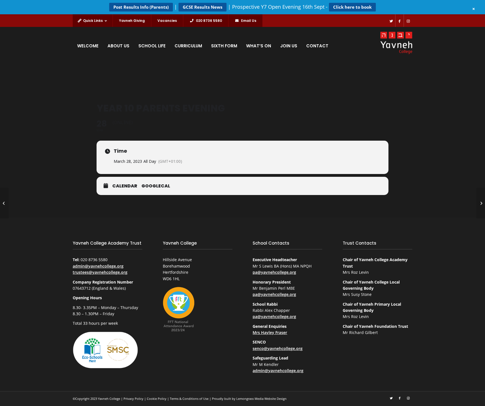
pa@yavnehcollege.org (274, 272)
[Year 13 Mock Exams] (4, 203)
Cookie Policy (156, 398)
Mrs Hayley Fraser (270, 332)
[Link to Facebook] (399, 20)
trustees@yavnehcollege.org (100, 272)
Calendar (124, 186)
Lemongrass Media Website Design (261, 398)
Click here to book (352, 7)
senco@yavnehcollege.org (278, 348)
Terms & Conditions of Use (189, 398)
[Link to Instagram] (408, 20)
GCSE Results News (202, 7)
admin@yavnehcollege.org (98, 266)
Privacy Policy (133, 398)
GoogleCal (155, 186)
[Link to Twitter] (391, 20)
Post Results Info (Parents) (141, 7)
